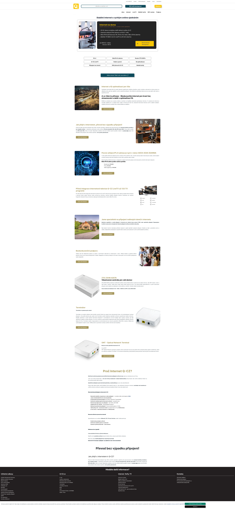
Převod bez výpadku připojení (8, 494)
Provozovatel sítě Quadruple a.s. (184, 480)
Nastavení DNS (4, 484)
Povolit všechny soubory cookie (195, 503)
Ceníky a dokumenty (64, 479)
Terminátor (62, 484)
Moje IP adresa (4, 480)
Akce (123, 12)
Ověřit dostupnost (136, 6)
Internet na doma (122, 477)
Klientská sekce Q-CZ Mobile (66, 482)
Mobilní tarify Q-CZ (122, 479)
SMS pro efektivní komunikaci (125, 480)
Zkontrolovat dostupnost (145, 43)
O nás (61, 477)
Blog (61, 487)
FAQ (61, 489)
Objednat (158, 6)
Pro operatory (4, 497)
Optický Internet (122, 482)
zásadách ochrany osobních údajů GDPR (176, 504)
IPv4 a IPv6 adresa (5, 482)
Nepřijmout (195, 506)
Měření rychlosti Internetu (7, 479)
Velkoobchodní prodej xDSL (183, 482)
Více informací (107, 109)
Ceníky (153, 1)
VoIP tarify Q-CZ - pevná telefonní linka (127, 489)
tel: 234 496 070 (129, 1)
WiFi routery (151, 12)
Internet (128, 12)
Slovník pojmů (4, 489)
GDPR (2, 495)
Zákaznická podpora (181, 479)
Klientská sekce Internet (65, 480)
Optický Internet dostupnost (7, 492)
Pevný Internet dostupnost (7, 490)
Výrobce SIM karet (5, 499)
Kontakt (135, 1)
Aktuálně (148, 1)
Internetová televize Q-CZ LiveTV (126, 485)
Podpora (158, 12)
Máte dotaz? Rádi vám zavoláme (117, 75)
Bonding (3, 487)
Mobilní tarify (142, 12)
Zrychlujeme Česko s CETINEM (67, 490)
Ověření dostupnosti (141, 1)
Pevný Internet (121, 484)
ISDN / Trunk (62, 492)
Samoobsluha (159, 1)
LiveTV (134, 12)
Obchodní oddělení (181, 477)
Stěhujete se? (4, 485)
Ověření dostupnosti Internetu (8, 477)
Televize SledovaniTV (123, 487)
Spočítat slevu (121, 490)
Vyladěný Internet (64, 485)
